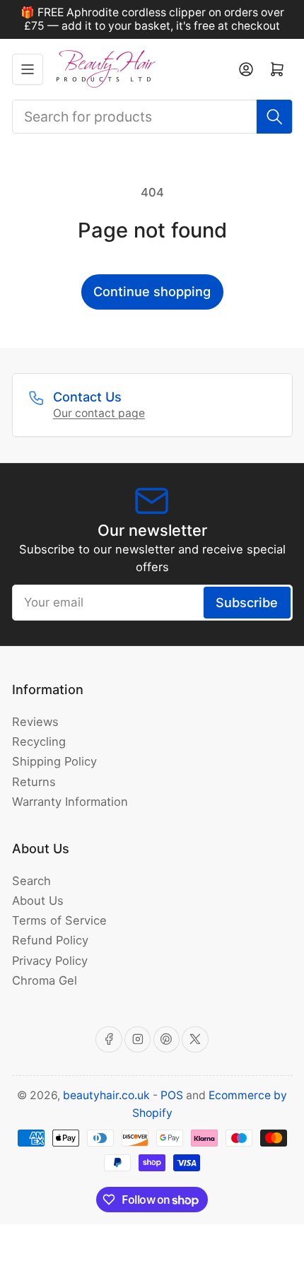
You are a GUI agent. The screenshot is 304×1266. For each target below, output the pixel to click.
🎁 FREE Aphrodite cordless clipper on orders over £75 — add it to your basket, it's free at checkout (152, 19)
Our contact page (99, 413)
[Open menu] (27, 69)
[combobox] (152, 117)
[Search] (274, 116)
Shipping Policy (54, 761)
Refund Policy (50, 940)
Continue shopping (152, 291)
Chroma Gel (44, 980)
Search (31, 881)
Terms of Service (59, 920)
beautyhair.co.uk (106, 1095)
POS (171, 1095)
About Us (38, 900)
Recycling (39, 741)
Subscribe (247, 602)
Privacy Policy (50, 961)
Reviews (35, 722)
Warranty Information (70, 802)
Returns (34, 782)
